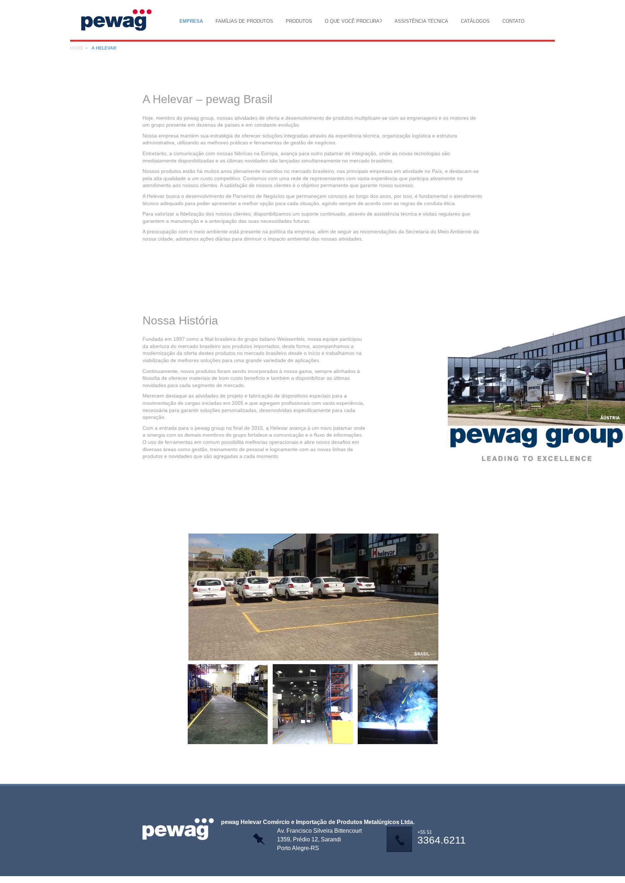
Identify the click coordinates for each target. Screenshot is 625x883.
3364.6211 (441, 838)
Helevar (120, 20)
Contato (513, 21)
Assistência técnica (421, 21)
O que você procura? (353, 21)
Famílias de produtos (244, 21)
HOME (76, 48)
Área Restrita (307, 880)
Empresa (191, 21)
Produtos (299, 21)
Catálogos (475, 21)
